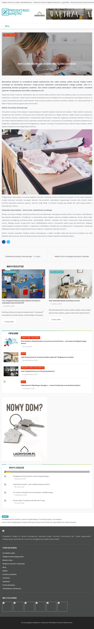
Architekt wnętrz (9, 553)
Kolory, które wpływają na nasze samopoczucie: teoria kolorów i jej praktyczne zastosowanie (39, 522)
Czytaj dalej (9, 322)
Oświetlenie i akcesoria (30, 338)
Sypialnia (6, 581)
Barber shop (7, 560)
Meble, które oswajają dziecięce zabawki (72, 256)
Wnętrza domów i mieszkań (14, 564)
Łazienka (6, 578)
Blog (23, 354)
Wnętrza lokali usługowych (32, 368)
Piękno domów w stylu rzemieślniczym (17, 2)
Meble (5, 571)
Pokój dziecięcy (10, 35)
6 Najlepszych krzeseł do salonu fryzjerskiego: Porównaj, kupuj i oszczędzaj (31, 519)
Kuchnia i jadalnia (10, 574)
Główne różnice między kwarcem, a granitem (52, 2)
